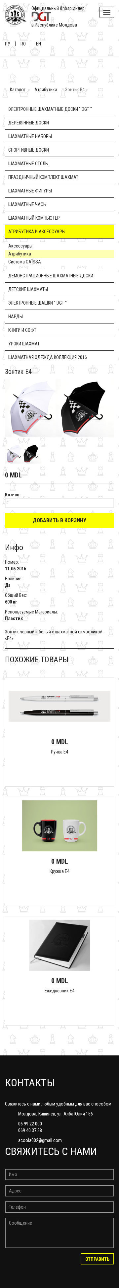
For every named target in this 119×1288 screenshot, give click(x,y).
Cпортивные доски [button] (28, 150)
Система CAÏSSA (24, 261)
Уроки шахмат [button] (24, 343)
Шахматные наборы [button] (30, 136)
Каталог (17, 89)
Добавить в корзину (59, 520)
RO (23, 43)
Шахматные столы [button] (28, 163)
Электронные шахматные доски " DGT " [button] (50, 109)
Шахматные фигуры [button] (30, 190)
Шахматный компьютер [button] (34, 218)
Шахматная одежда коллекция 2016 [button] (47, 357)
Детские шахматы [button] (28, 289)
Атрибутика (45, 89)
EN (38, 43)
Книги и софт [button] (22, 330)
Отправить (97, 1259)
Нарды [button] (15, 316)
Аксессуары (20, 246)
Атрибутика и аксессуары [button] (36, 231)
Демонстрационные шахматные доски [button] (50, 275)
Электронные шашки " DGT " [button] (37, 303)
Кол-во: (13, 494)
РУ (7, 43)
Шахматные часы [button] (27, 204)
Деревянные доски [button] (28, 122)
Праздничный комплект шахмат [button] (43, 177)
